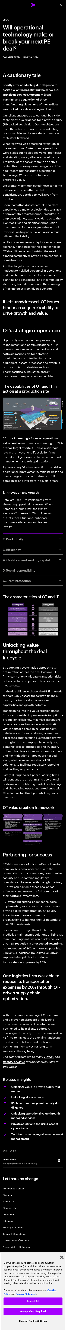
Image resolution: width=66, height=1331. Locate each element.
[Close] (62, 1257)
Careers (7, 1195)
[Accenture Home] (33, 5)
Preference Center (13, 1188)
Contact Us (9, 1208)
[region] (33, 1291)
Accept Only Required (33, 1311)
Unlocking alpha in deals (27, 1097)
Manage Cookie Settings (33, 1321)
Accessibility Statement (17, 1247)
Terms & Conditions (14, 1234)
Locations (8, 1214)
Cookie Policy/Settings (16, 1240)
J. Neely (49, 1057)
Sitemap (8, 1221)
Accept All (33, 1301)
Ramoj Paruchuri (14, 1061)
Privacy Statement (13, 1227)
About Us (8, 1201)
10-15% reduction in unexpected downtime (33, 943)
